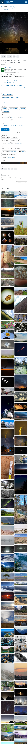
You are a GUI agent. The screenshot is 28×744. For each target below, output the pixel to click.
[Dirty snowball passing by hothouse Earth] (20, 484)
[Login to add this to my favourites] (14, 56)
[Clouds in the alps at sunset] (20, 407)
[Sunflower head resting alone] (7, 334)
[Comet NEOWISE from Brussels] (7, 719)
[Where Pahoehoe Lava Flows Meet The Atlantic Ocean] (20, 529)
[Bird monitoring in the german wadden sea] (20, 225)
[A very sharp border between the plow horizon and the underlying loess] (7, 256)
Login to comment (21, 182)
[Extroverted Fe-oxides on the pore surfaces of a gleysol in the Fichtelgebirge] (20, 276)
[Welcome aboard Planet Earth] (20, 459)
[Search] (2, 2)
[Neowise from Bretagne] (20, 710)
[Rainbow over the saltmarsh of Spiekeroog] (20, 203)
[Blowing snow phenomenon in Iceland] (7, 606)
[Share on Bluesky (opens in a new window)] (8, 169)
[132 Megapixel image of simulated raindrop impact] (7, 221)
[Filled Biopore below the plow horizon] (7, 467)
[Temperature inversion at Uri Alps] (20, 600)
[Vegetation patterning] (20, 539)
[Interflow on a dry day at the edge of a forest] (20, 260)
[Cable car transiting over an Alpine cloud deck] (20, 194)
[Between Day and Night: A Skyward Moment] (7, 367)
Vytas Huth (12, 6)
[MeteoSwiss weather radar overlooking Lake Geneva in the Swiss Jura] (20, 583)
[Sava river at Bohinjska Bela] (20, 509)
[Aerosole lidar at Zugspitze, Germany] (7, 407)
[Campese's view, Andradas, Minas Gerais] (7, 512)
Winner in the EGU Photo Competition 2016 (11, 85)
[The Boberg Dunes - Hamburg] (7, 315)
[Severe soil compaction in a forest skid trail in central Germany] (7, 282)
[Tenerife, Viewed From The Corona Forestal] (7, 354)
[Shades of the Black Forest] (7, 228)
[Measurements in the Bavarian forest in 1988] (7, 494)
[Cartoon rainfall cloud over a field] (7, 619)
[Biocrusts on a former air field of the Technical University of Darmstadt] (20, 251)
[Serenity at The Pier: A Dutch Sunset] (7, 596)
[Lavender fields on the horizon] (20, 577)
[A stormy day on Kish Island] (7, 686)
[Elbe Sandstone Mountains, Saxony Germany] (20, 240)
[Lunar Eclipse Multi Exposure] (20, 349)
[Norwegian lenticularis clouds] (20, 720)
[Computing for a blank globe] (7, 642)
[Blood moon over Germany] (20, 450)
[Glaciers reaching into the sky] (7, 567)
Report (25, 87)
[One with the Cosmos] (7, 446)
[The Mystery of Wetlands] (20, 365)
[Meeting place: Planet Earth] (20, 640)
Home (2, 6)
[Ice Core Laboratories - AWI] (7, 484)
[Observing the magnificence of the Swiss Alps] (7, 424)
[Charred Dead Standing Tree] (20, 648)
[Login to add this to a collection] (17, 56)
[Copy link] (15, 169)
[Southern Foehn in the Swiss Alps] (7, 586)
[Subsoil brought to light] (7, 273)
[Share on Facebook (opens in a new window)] (2, 169)
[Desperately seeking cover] (7, 576)
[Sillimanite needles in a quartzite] (20, 211)
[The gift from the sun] (20, 397)
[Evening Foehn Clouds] (20, 684)
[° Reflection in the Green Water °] (7, 650)
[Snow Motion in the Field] (20, 548)
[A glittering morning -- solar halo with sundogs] (20, 700)
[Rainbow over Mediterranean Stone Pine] (7, 521)
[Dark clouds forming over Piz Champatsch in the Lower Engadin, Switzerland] (20, 590)
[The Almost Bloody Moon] (20, 671)
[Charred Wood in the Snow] (20, 657)
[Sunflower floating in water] (20, 318)
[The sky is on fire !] (20, 383)
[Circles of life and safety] (7, 728)
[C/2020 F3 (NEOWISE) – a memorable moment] (7, 707)
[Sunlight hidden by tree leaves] (20, 327)
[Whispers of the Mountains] (20, 562)
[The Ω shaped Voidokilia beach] (7, 633)
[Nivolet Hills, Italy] (7, 557)
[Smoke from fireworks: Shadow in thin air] (7, 433)
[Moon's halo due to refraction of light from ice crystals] (20, 441)
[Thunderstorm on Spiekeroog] (20, 416)
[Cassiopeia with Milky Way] (7, 203)
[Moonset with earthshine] (7, 696)
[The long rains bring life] (20, 728)
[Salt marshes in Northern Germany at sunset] (7, 212)
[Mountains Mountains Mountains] (7, 736)
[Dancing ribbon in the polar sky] (7, 503)
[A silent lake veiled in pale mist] (7, 540)
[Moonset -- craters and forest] (20, 692)
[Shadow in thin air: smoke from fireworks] (20, 428)
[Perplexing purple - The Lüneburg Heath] (20, 304)
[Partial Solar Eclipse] (7, 344)
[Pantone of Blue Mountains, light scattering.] (20, 631)
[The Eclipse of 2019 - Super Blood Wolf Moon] (7, 237)
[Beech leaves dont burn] (7, 658)
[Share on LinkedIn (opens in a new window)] (5, 169)
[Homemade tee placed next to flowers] (7, 325)
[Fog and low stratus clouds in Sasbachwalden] (20, 337)
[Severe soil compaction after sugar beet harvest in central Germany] (20, 291)
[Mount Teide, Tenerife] (7, 530)
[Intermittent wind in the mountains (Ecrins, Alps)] (20, 610)
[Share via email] (12, 169)
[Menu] (26, 2)
